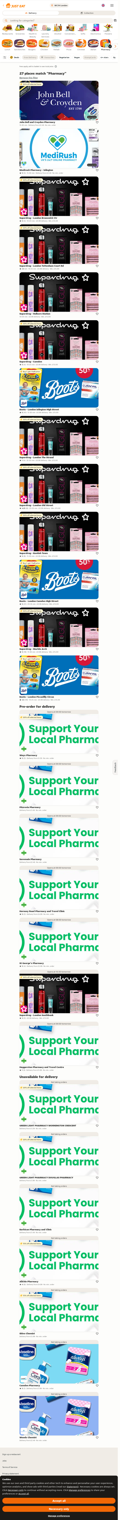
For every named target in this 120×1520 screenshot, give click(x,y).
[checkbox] (7, 45)
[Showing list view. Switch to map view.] (115, 21)
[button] (13, 5)
